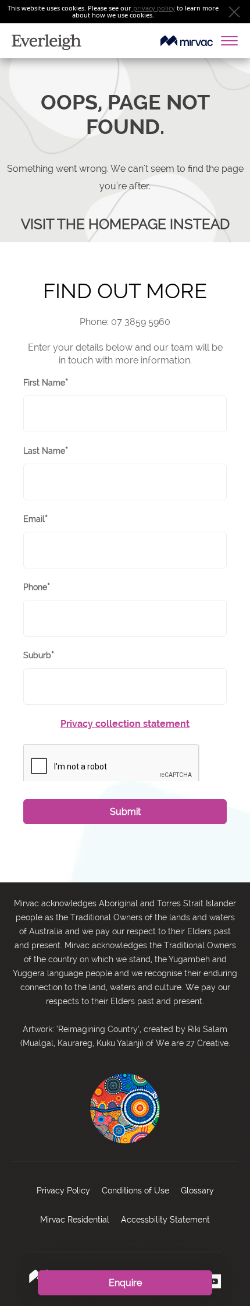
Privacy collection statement (125, 723)
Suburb (38, 655)
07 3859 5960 (140, 321)
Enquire (125, 1282)
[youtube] (214, 1281)
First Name (45, 383)
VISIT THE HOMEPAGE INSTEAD (125, 224)
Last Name (45, 451)
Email (35, 519)
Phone (36, 587)
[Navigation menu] (232, 40)
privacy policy (154, 7)
